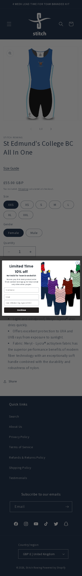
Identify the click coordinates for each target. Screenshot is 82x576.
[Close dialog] (77, 263)
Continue (21, 310)
